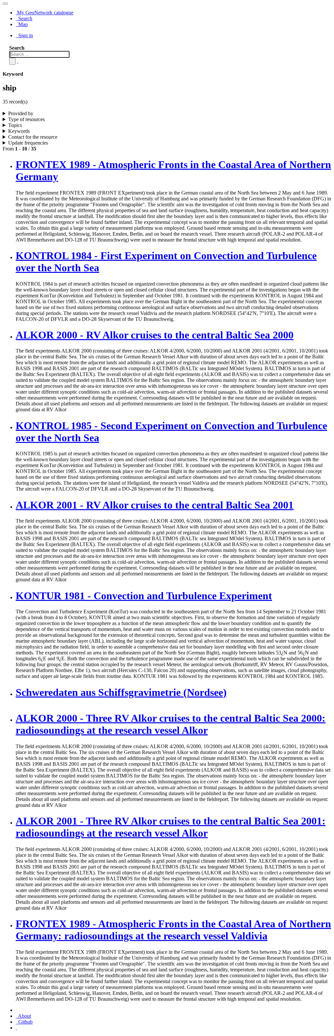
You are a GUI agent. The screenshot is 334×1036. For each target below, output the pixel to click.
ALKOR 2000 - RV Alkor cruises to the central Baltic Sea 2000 (155, 335)
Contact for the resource (32, 137)
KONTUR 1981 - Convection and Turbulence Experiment (144, 596)
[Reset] (17, 61)
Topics (15, 125)
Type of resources (26, 119)
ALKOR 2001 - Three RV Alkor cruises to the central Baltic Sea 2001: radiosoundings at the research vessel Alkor (171, 827)
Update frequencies (28, 143)
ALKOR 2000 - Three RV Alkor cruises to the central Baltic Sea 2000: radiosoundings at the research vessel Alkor (171, 724)
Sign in (25, 35)
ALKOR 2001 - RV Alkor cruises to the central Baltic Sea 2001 (155, 505)
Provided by (20, 113)
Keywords (19, 131)
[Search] (12, 61)
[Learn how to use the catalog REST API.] (16, 1027)
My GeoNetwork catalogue (44, 12)
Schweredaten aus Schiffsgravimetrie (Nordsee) (121, 692)
